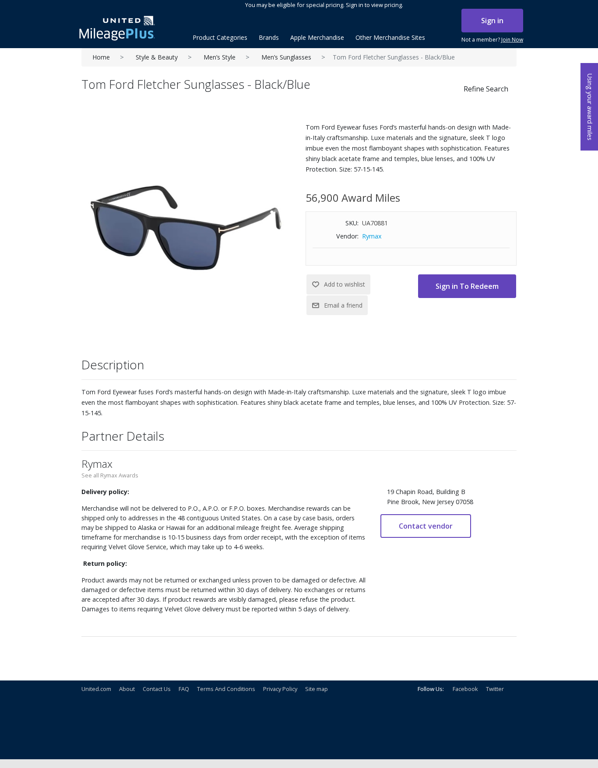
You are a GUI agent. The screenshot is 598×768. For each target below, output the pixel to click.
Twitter (495, 689)
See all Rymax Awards (109, 475)
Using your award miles (590, 107)
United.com (96, 689)
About (127, 689)
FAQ (184, 689)
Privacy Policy (280, 689)
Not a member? (492, 39)
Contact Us (157, 689)
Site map (316, 689)
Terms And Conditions (226, 689)
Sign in (492, 20)
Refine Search (486, 89)
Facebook (465, 689)
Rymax (372, 236)
